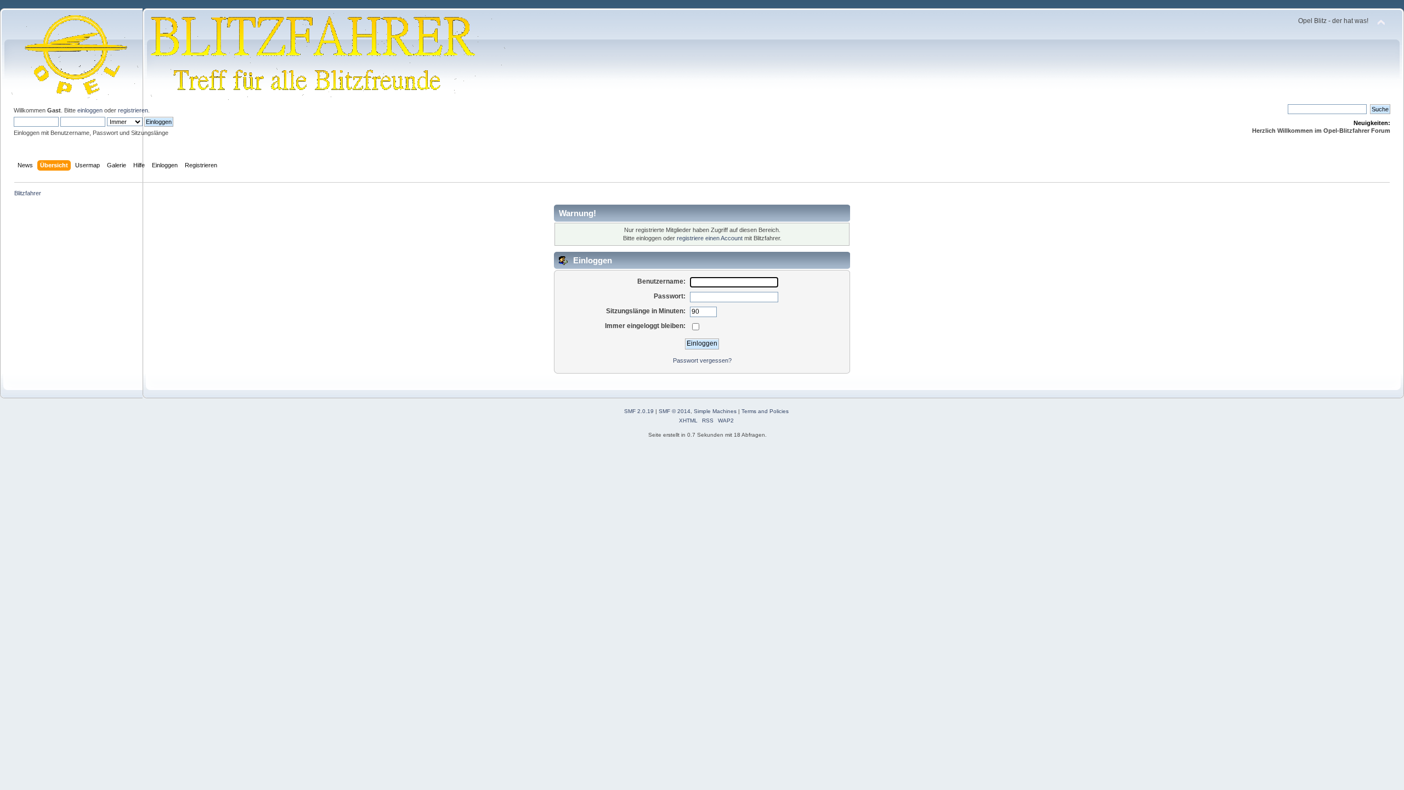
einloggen (90, 110)
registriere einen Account (710, 238)
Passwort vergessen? (702, 360)
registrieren (133, 110)
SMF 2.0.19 (639, 411)
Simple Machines (715, 411)
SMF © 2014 (674, 411)
